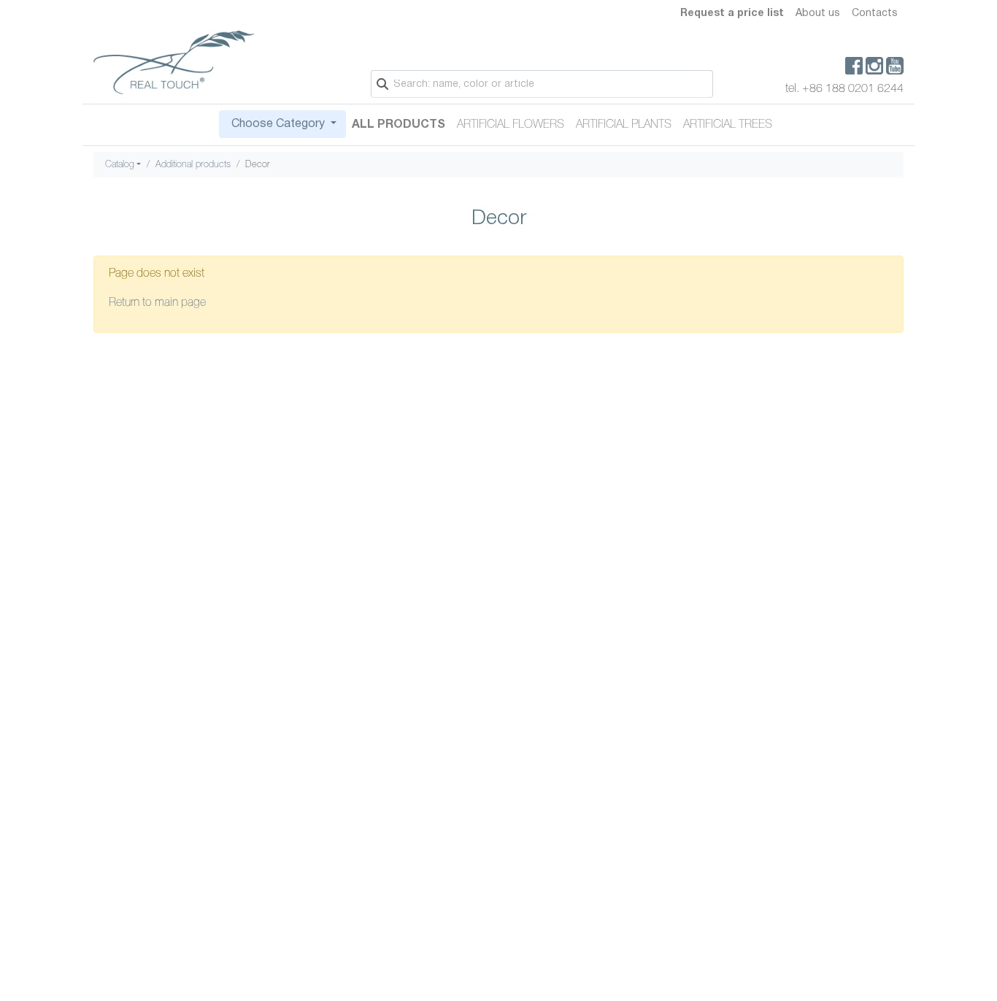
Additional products (193, 165)
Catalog (119, 165)
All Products (398, 125)
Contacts (875, 13)
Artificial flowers (510, 125)
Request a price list (732, 13)
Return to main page (157, 303)
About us (818, 13)
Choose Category (278, 124)
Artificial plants (623, 125)
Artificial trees (727, 125)
